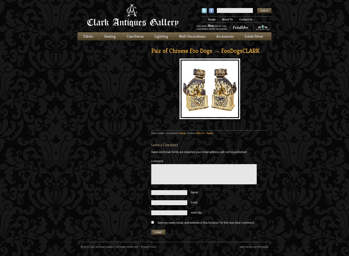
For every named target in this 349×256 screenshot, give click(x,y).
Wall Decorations (192, 36)
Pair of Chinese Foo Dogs (181, 51)
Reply (210, 133)
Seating (110, 36)
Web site (196, 212)
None (183, 133)
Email (194, 202)
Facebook (211, 11)
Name (194, 192)
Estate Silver (254, 36)
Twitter (204, 11)
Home (211, 19)
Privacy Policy (149, 247)
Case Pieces (135, 36)
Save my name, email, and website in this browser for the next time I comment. (206, 222)
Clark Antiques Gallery (133, 16)
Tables (88, 36)
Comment (157, 161)
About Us (227, 19)
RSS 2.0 (201, 133)
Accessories (225, 36)
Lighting (161, 36)
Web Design (246, 247)
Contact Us (246, 19)
